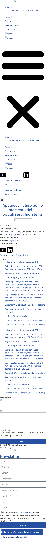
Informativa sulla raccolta (15, 537)
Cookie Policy (22, 255)
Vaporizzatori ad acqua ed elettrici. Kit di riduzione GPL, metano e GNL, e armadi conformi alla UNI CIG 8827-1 (24, 298)
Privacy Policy (6, 255)
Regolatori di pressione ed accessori (22, 273)
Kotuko (15, 447)
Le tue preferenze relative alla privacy (22, 532)
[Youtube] (3, 175)
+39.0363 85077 (12, 234)
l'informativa (26, 512)
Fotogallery (10, 21)
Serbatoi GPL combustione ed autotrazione (25, 305)
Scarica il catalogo (13, 180)
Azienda (8, 7)
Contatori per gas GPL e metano (20, 277)
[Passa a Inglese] (25, 37)
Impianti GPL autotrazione (17, 316)
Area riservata (11, 184)
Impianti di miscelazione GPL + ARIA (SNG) (25, 324)
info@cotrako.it (14, 240)
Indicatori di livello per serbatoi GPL (21, 262)
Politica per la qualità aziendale (24, 10)
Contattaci (10, 29)
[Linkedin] (26, 175)
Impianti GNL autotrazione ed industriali (23, 320)
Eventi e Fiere (11, 25)
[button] (23, 89)
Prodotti (9, 17)
